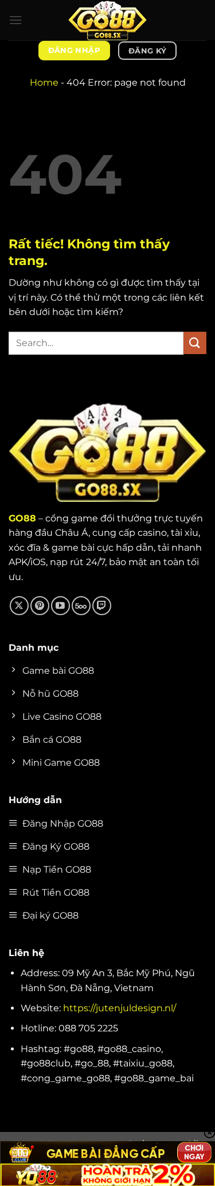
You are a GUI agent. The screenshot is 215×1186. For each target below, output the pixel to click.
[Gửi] (194, 343)
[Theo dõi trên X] (19, 605)
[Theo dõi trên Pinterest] (39, 605)
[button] (15, 20)
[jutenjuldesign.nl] (107, 20)
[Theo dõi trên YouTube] (60, 605)
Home (44, 82)
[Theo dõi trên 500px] (81, 605)
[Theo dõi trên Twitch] (101, 605)
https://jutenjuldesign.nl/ (119, 1008)
